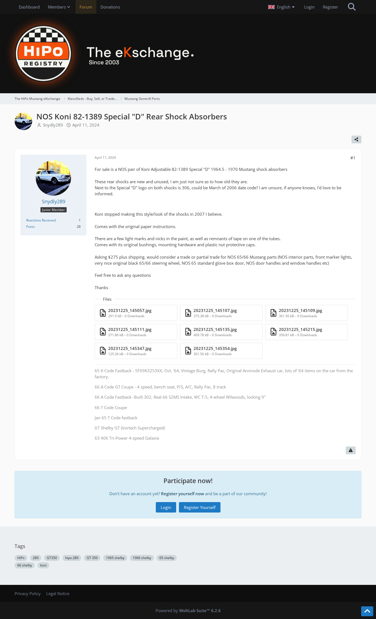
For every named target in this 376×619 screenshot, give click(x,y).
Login (309, 7)
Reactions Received (41, 220)
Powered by (188, 610)
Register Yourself (200, 507)
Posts (30, 226)
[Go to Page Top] (367, 611)
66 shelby (24, 565)
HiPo (20, 557)
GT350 (52, 557)
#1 (353, 157)
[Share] (356, 139)
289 (36, 557)
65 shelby (166, 557)
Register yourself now (182, 493)
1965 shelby (115, 557)
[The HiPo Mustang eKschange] (188, 53)
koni (43, 565)
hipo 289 (71, 557)
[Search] (351, 7)
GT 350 (92, 557)
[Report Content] (351, 450)
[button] (282, 7)
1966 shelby (142, 557)
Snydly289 (53, 125)
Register (330, 7)
